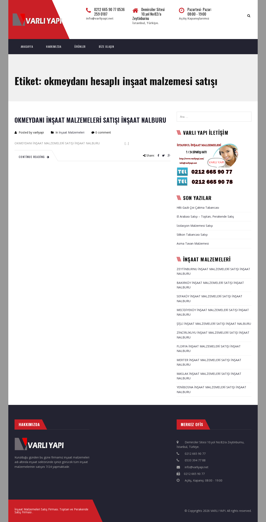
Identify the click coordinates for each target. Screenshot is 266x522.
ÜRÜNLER (80, 46)
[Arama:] (214, 114)
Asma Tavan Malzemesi (193, 243)
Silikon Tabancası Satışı (192, 234)
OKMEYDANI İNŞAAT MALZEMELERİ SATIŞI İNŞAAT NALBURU (90, 120)
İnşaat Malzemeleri (71, 132)
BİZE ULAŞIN (106, 46)
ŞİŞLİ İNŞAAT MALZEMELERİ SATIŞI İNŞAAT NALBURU (214, 324)
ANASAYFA (27, 46)
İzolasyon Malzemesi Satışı (195, 226)
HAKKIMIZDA (53, 46)
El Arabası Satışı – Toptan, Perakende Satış (205, 216)
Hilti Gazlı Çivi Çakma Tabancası (198, 208)
